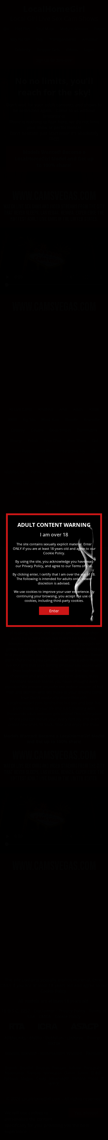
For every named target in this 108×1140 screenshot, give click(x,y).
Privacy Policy (32, 566)
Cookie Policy (53, 553)
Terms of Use (82, 566)
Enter (54, 610)
